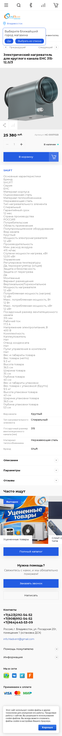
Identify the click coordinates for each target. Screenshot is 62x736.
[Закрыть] (56, 3)
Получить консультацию (31, 138)
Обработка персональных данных (32, 119)
